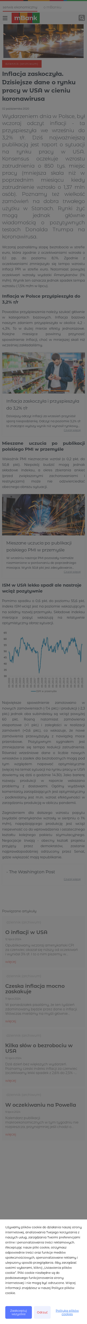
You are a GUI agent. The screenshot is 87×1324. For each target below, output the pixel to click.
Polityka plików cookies (67, 1312)
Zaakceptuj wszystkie (18, 1312)
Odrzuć (42, 1312)
